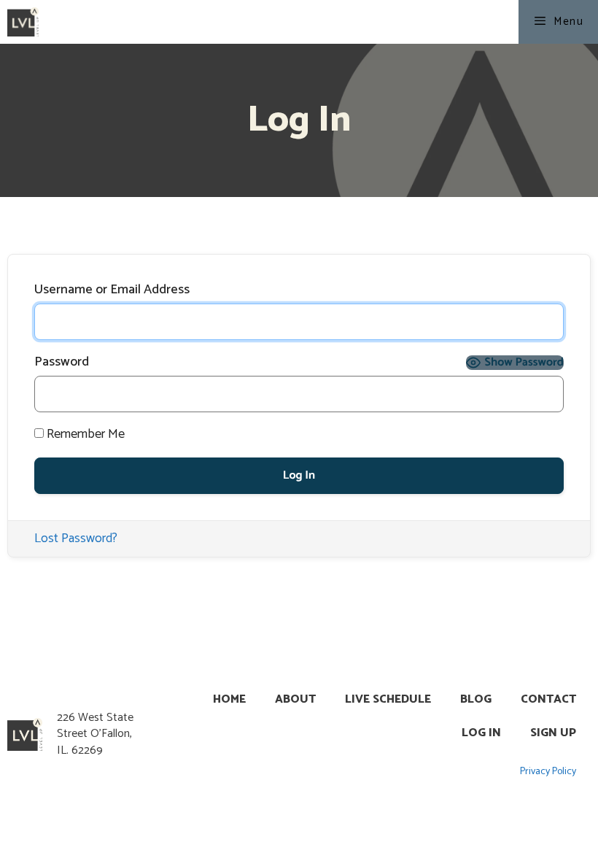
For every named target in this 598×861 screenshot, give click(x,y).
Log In (481, 733)
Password (61, 362)
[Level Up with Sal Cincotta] (23, 22)
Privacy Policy (548, 771)
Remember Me (84, 434)
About (295, 699)
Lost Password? (75, 538)
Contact (548, 699)
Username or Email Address (112, 290)
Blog (476, 699)
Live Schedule (388, 699)
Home (229, 699)
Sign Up (553, 733)
